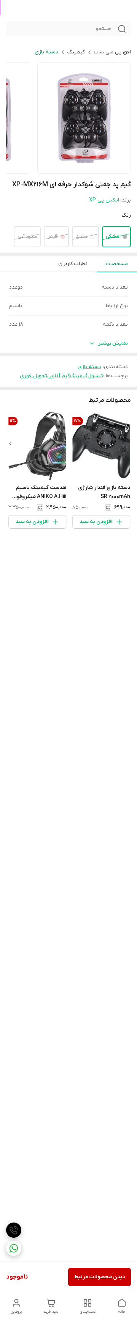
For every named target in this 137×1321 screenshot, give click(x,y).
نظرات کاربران (73, 263)
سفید (82, 236)
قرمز (52, 236)
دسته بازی (46, 52)
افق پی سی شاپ (112, 52)
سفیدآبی (27, 236)
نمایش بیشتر (113, 343)
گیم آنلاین (58, 375)
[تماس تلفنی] (13, 1230)
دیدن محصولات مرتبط (99, 1276)
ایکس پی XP (104, 200)
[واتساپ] (13, 1248)
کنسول (95, 375)
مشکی (112, 236)
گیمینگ (76, 52)
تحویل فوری (33, 375)
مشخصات (117, 263)
